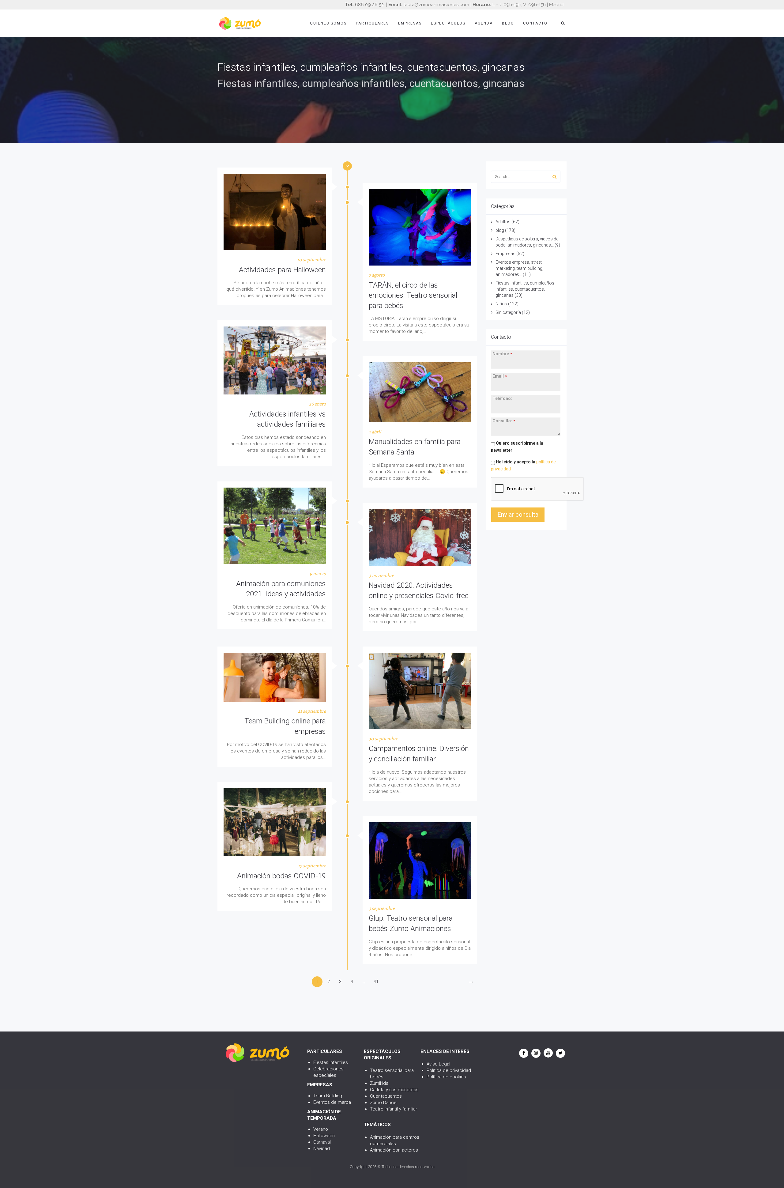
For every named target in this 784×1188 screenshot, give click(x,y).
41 (376, 981)
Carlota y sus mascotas (394, 1089)
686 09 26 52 (369, 4)
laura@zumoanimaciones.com (436, 4)
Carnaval (322, 1142)
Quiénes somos (328, 23)
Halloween (324, 1135)
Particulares (372, 23)
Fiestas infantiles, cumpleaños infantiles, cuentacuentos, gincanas (525, 289)
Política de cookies (446, 1077)
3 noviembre (381, 576)
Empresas (410, 23)
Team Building (327, 1096)
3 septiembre (382, 908)
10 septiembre (311, 260)
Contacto (535, 23)
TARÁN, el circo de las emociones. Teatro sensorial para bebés (413, 295)
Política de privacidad (449, 1070)
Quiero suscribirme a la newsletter (517, 447)
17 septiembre (312, 866)
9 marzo (318, 574)
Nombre (502, 353)
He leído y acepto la (523, 465)
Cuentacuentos (386, 1096)
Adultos (503, 221)
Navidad (321, 1148)
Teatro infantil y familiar (393, 1109)
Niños (501, 303)
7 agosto (377, 275)
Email (499, 376)
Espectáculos (448, 23)
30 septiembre (383, 739)
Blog (508, 23)
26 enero (317, 404)
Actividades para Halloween (282, 270)
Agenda (484, 23)
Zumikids (379, 1083)
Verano (320, 1129)
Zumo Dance (383, 1102)
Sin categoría (508, 312)
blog (500, 230)
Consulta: (503, 420)
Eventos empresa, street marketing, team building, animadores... (519, 268)
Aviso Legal (438, 1064)
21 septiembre (312, 711)
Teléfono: (502, 398)
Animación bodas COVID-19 (281, 876)
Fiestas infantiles (330, 1062)
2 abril (375, 432)
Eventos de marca (332, 1102)
